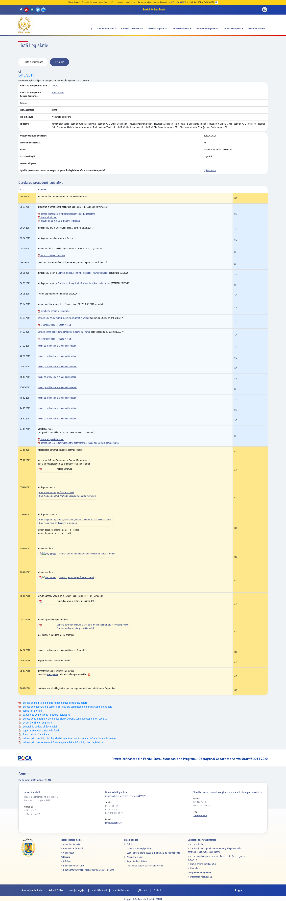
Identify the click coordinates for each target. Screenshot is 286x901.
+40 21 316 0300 (32, 813)
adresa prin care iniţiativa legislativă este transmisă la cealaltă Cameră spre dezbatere (79, 443)
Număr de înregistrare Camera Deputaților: (30, 94)
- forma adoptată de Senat (35, 734)
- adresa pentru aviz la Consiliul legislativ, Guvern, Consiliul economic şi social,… (64, 718)
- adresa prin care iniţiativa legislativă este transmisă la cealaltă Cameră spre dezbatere (68, 738)
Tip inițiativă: (26, 117)
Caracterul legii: (27, 156)
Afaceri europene (181, 28)
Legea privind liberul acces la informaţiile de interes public (153, 852)
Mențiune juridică (256, 28)
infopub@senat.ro (113, 823)
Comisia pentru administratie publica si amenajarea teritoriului (67, 496)
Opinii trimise (210, 170)
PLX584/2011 (57, 92)
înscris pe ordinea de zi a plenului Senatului (57, 345)
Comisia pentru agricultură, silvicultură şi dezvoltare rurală (84, 283)
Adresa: (23, 103)
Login (238, 890)
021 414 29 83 (111, 809)
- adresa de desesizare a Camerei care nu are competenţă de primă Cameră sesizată (66, 706)
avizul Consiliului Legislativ (52, 255)
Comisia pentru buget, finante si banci (56, 492)
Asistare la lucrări (135, 857)
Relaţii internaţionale (206, 28)
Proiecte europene (232, 28)
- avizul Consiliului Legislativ (36, 722)
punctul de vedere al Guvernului (55, 311)
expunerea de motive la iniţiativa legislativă (60, 220)
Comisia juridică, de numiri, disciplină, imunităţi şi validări (84, 273)
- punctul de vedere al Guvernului (39, 726)
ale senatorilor (196, 844)
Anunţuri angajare (77, 890)
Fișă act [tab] (59, 62)
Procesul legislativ (157, 28)
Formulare (195, 868)
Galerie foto (68, 852)
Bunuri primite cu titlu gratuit (203, 864)
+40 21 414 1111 (32, 810)
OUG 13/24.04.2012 (178, 2)
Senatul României (105, 28)
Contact (157, 890)
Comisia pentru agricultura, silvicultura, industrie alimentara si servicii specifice (75, 519)
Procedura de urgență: (30, 142)
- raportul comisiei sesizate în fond (40, 730)
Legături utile (142, 890)
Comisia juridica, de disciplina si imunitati (58, 523)
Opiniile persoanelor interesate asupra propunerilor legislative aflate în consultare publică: (63, 170)
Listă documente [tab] (33, 62)
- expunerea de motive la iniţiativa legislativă (45, 714)
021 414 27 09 (111, 806)
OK (216, 2)
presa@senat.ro (200, 815)
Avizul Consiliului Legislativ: (33, 135)
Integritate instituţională (201, 877)
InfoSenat (67, 861)
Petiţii (129, 844)
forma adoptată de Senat (52, 439)
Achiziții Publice (56, 890)
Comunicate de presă (73, 848)
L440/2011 (26, 75)
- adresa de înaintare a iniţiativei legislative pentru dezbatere (54, 702)
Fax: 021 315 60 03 (201, 805)
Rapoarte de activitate (137, 861)
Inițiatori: (24, 123)
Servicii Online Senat (154, 9)
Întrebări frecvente (121, 890)
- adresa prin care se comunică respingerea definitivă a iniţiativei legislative (62, 742)
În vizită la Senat (99, 890)
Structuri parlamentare (132, 28)
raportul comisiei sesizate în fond (55, 325)
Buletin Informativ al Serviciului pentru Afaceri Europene (88, 870)
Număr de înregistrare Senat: (34, 85)
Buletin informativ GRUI (73, 865)
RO (264, 9)
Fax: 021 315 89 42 (114, 813)
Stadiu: (23, 149)
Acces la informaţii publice (139, 848)
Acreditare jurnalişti (72, 844)
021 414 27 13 (199, 802)
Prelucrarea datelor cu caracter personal (145, 865)
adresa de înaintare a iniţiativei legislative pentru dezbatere (67, 214)
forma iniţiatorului (48, 217)
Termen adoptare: (28, 163)
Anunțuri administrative (32, 890)
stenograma (52, 674)
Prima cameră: (27, 110)
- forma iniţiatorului (31, 710)
